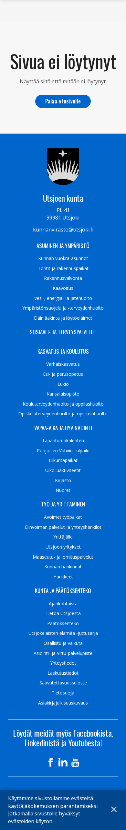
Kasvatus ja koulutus (63, 351)
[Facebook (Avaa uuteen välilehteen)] (50, 762)
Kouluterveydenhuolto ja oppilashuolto (63, 404)
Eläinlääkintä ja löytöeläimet (63, 318)
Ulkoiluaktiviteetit (63, 470)
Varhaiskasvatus (63, 364)
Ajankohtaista (63, 604)
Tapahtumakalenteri (63, 441)
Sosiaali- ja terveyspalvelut (63, 332)
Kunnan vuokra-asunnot (63, 258)
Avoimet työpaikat (63, 517)
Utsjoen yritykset (63, 547)
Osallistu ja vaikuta (63, 643)
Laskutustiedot (63, 673)
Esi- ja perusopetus (63, 374)
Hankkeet (63, 577)
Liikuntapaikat (63, 460)
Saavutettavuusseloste (63, 683)
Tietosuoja (63, 693)
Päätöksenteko (63, 623)
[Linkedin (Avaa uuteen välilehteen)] (63, 762)
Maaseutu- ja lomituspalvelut (63, 557)
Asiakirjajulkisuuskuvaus (63, 703)
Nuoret (63, 490)
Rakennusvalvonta (63, 278)
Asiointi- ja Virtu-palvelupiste (63, 653)
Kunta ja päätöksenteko (63, 591)
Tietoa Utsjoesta (63, 613)
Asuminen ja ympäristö (63, 246)
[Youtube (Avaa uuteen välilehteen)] (75, 762)
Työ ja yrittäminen (63, 504)
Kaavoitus (63, 288)
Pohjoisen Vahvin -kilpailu (63, 451)
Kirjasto (63, 480)
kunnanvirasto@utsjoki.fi (63, 229)
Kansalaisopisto (63, 394)
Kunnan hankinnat (63, 567)
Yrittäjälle (63, 537)
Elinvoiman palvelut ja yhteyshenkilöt (63, 527)
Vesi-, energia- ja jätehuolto (63, 298)
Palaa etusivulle (63, 101)
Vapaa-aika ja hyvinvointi (63, 428)
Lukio (63, 384)
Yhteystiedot (63, 663)
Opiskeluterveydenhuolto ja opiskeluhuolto (63, 414)
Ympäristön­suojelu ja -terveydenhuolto (63, 308)
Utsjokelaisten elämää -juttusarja (63, 633)
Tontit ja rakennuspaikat (63, 268)
